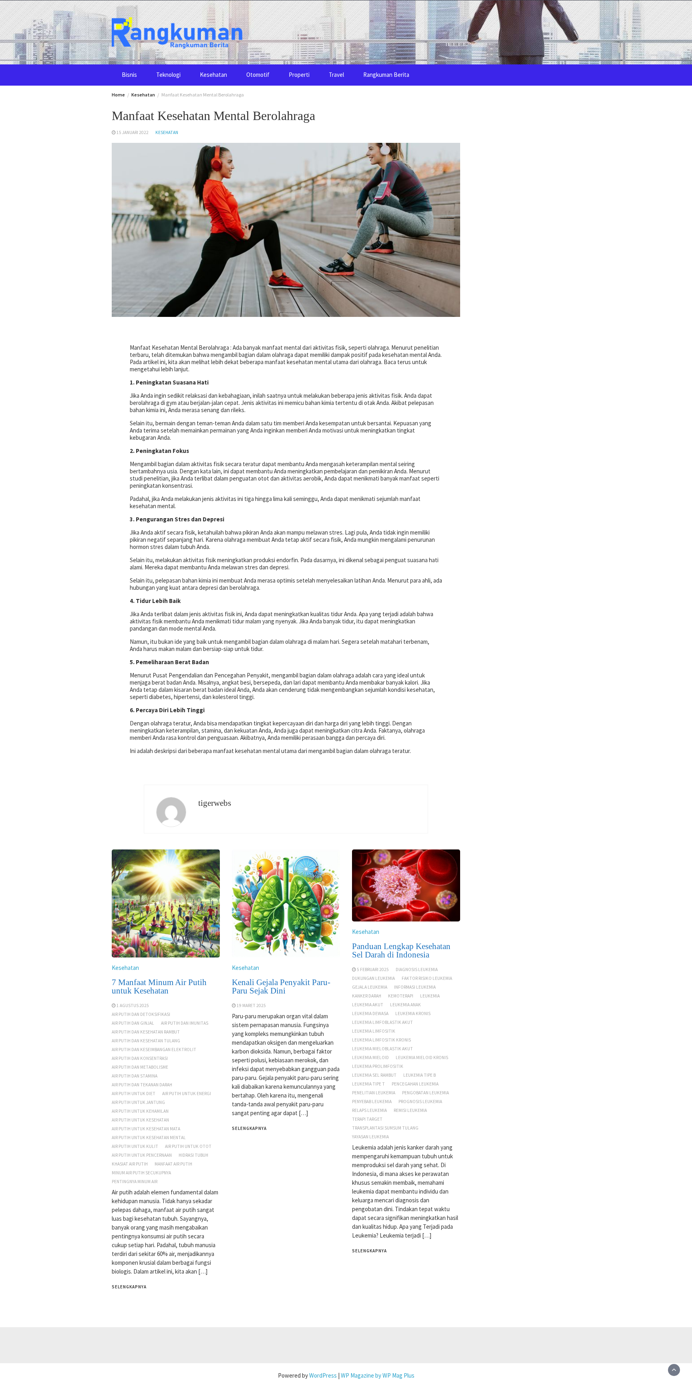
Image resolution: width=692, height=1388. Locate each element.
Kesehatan (213, 74)
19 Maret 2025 (251, 1005)
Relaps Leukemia (369, 1110)
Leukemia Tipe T (368, 1084)
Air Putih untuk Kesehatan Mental (149, 1137)
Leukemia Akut (367, 1004)
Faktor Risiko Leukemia (427, 978)
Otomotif (258, 74)
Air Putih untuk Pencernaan (142, 1155)
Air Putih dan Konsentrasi (140, 1058)
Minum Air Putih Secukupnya (141, 1173)
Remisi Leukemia (410, 1110)
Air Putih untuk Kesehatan (140, 1120)
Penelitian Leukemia (373, 1093)
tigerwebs (214, 803)
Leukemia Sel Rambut (374, 1075)
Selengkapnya (129, 1287)
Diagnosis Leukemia (417, 969)
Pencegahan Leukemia (415, 1084)
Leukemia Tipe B (419, 1075)
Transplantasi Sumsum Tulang (385, 1128)
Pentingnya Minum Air (134, 1181)
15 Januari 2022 (133, 132)
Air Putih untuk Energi (186, 1093)
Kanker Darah (366, 996)
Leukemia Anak (405, 1004)
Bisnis (129, 74)
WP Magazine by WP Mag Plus (377, 1375)
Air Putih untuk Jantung (138, 1102)
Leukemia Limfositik (373, 1031)
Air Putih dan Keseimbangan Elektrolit (154, 1049)
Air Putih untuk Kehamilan (140, 1111)
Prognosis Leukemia (420, 1101)
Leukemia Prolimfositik (377, 1066)
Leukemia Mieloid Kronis (422, 1057)
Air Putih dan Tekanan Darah (142, 1085)
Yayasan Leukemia (370, 1137)
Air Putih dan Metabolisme (140, 1067)
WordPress (323, 1375)
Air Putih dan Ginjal (133, 1023)
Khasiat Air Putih (130, 1164)
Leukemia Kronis (412, 1013)
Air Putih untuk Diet (133, 1093)
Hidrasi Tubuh (193, 1155)
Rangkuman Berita (386, 74)
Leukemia (430, 996)
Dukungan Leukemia (373, 978)
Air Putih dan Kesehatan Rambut (146, 1032)
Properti (299, 74)
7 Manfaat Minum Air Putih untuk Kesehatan (159, 986)
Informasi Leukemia (415, 987)
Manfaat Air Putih (173, 1164)
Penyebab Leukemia (372, 1101)
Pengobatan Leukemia (425, 1093)
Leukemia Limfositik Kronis (381, 1040)
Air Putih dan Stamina (134, 1076)
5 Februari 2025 (373, 969)
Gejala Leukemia (369, 987)
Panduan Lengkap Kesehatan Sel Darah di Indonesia (401, 950)
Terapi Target (367, 1119)
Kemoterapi (400, 996)
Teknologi (168, 74)
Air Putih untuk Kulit (135, 1146)
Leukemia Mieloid (370, 1057)
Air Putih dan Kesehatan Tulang (146, 1041)
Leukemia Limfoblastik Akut (382, 1022)
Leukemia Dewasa (370, 1013)
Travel (336, 74)
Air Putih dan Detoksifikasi (141, 1014)
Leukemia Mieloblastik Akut (382, 1049)
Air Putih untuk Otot (188, 1146)
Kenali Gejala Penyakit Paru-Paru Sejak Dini (281, 986)
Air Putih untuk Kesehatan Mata (146, 1129)
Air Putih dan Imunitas (184, 1023)
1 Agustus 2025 (133, 1005)
